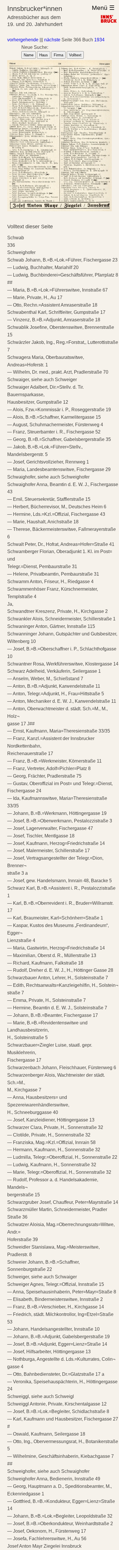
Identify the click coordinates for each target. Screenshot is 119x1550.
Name (29, 55)
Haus (43, 55)
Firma (58, 55)
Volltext (75, 55)
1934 (99, 39)
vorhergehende (22, 39)
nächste (52, 39)
